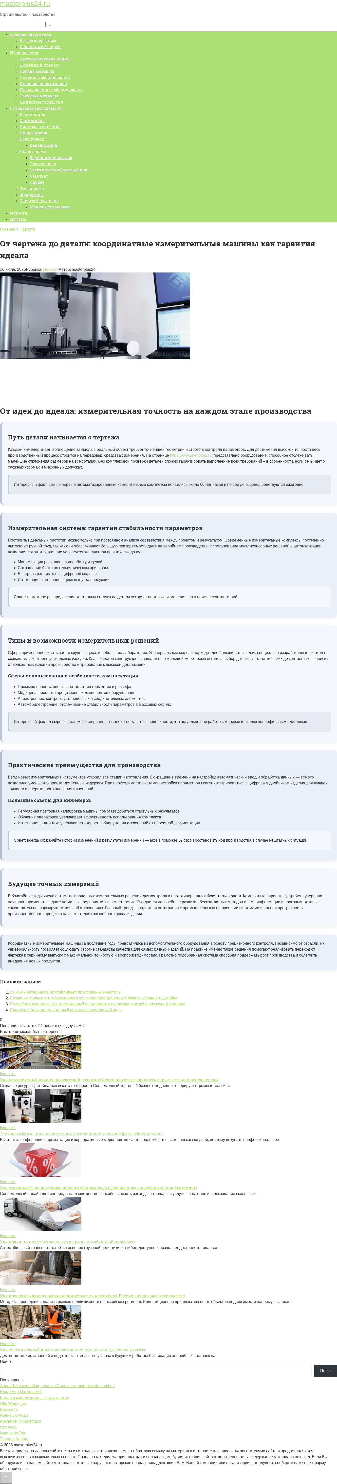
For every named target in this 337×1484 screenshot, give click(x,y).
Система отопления (40, 126)
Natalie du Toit (12, 1433)
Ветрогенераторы (38, 40)
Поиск (5, 1361)
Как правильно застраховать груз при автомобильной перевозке (68, 1241)
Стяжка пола (43, 163)
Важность (9, 1409)
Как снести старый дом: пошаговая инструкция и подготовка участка (73, 1349)
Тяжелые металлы (39, 95)
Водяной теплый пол (51, 157)
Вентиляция (32, 114)
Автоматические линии (45, 58)
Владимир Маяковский (21, 1392)
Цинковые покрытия (41, 102)
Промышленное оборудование (51, 89)
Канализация (43, 145)
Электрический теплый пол (58, 169)
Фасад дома (32, 188)
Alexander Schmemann (20, 1421)
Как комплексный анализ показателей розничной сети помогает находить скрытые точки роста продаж (109, 1079)
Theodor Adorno (14, 1439)
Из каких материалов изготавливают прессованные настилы (65, 992)
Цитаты (18, 219)
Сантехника (32, 120)
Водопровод (32, 139)
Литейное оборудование (45, 77)
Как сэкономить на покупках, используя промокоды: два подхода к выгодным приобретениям (98, 1187)
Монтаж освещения (50, 206)
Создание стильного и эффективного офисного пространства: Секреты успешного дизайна (93, 998)
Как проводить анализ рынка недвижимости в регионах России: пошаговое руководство (92, 1295)
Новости (18, 213)
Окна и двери (33, 132)
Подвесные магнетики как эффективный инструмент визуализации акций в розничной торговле (97, 1004)
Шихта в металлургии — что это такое (34, 1397)
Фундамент (32, 194)
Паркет (37, 182)
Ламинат (39, 176)
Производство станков (43, 83)
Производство (24, 52)
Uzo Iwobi (9, 1427)
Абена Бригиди (14, 1415)
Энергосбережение (39, 200)
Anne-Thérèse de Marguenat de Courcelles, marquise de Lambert (57, 1386)
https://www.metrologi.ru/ (191, 455)
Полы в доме (33, 151)
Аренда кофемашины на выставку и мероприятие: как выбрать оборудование (81, 1133)
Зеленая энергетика (30, 34)
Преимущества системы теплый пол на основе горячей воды (66, 1010)
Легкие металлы (37, 71)
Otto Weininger (13, 1403)
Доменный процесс (40, 65)
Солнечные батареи (40, 46)
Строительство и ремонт (35, 108)
